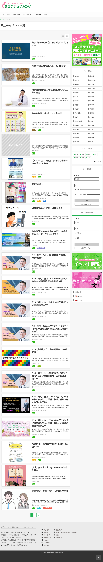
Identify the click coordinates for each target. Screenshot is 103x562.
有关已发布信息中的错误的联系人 (66, 532)
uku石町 (92, 125)
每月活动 (46, 530)
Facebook (47, 542)
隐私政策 (59, 530)
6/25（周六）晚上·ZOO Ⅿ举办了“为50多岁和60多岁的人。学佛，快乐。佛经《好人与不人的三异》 (50, 399)
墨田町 (92, 96)
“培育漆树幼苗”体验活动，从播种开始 (49, 66)
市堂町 (77, 105)
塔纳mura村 (78, 121)
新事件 (46, 532)
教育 (89, 154)
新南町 (92, 113)
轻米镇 (92, 117)
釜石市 (77, 133)
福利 (76, 158)
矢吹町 (92, 105)
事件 (8, 14)
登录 (45, 14)
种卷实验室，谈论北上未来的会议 (47, 113)
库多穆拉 (78, 113)
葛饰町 (77, 92)
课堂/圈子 (16, 14)
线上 (33, 59)
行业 (89, 158)
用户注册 (37, 14)
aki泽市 (77, 76)
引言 (2, 14)
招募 (83, 154)
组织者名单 (27, 14)
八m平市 (92, 121)
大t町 (76, 117)
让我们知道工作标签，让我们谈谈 (47, 208)
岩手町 (77, 101)
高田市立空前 (40, 248)
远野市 (77, 80)
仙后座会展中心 (47, 507)
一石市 (77, 129)
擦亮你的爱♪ (37, 184)
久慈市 (92, 133)
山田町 (92, 92)
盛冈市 (34, 177)
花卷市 (39, 366)
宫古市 (77, 88)
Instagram (47, 545)
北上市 (34, 130)
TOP (3, 19)
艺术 (83, 158)
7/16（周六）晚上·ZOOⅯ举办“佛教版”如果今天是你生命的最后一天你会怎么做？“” (49, 376)
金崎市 (77, 137)
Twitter (46, 540)
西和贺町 (93, 88)
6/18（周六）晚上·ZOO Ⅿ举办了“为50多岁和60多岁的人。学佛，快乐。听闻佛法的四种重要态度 (50, 423)
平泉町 (77, 109)
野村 (91, 141)
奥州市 (92, 84)
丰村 (91, 129)
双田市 (39, 507)
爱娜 (44, 200)
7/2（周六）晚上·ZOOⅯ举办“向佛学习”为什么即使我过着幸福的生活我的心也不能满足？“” (50, 329)
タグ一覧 (98, 161)
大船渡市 (93, 80)
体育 (76, 154)
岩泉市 (92, 101)
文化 (95, 154)
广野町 (92, 109)
